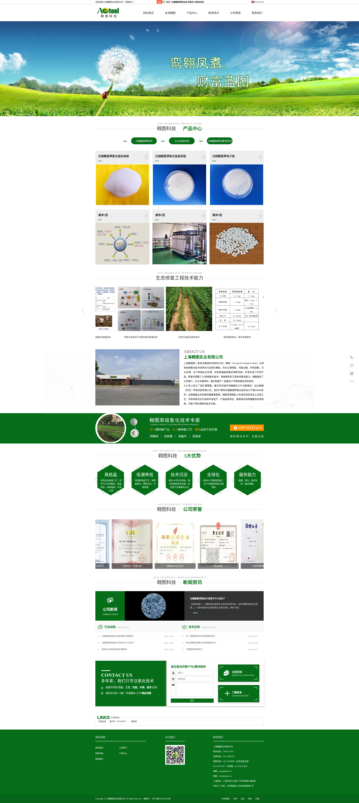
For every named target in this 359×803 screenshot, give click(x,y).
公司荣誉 (235, 13)
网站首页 (148, 13)
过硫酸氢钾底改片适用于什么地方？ (208, 598)
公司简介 (123, 748)
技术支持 (202, 627)
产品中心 (192, 13)
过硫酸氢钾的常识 (194, 649)
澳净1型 (103, 215)
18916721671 (352, 357)
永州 (235, 799)
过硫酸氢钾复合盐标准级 (113, 156)
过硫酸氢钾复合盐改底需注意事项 (117, 636)
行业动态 (116, 627)
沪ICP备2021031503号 (161, 799)
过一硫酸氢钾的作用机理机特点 (200, 636)
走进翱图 (170, 13)
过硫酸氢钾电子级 (223, 156)
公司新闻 (110, 611)
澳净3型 (217, 215)
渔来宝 (134, 721)
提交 (192, 700)
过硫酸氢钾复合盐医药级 (170, 156)
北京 (243, 799)
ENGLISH (259, 2)
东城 (257, 799)
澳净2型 (160, 215)
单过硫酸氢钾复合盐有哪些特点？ (201, 643)
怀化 (250, 799)
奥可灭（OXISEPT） (119, 721)
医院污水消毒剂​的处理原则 (114, 649)
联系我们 (257, 13)
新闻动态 (99, 753)
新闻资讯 (213, 13)
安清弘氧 (102, 721)
